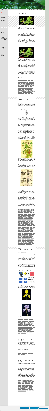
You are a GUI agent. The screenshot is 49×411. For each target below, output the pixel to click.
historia (32, 223)
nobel (32, 90)
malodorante (20, 90)
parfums (25, 387)
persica (30, 387)
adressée (23, 209)
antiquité (26, 211)
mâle (31, 89)
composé (6, 36)
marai (27, 328)
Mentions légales (2, 409)
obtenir (26, 230)
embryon (2, 38)
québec (23, 330)
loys (19, 328)
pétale (3, 48)
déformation (28, 322)
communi (26, 382)
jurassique (20, 89)
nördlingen (23, 230)
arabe (31, 211)
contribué (33, 215)
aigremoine (23, 380)
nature (27, 90)
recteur (26, 236)
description (32, 83)
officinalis (20, 387)
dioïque (26, 84)
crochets (20, 322)
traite (29, 242)
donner (22, 323)
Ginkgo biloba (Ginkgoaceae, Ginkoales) (26, 28)
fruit (6, 40)
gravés (27, 222)
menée (28, 228)
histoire (29, 223)
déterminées (32, 217)
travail (22, 243)
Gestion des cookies (43, 407)
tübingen (28, 243)
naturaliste (25, 229)
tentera (25, 241)
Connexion (2, 54)
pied (23, 92)
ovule (24, 91)
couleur (25, 216)
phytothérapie (20, 92)
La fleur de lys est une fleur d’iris (25, 250)
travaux (25, 243)
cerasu (30, 381)
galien (31, 221)
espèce (19, 85)
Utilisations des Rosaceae (26, 360)
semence (2, 49)
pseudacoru (30, 329)
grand (24, 222)
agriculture (26, 209)
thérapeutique (31, 241)
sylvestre (26, 240)
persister (22, 329)
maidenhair (28, 89)
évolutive (28, 85)
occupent (31, 230)
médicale (20, 228)
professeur (27, 234)
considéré (26, 215)
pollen (1, 48)
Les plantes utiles (2, 22)
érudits (25, 324)
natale (22, 229)
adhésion (20, 209)
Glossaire (29, 9)
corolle (2, 37)
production (30, 92)
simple (4, 49)
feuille (22, 221)
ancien (32, 210)
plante (25, 388)
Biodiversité (41, 9)
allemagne (32, 209)
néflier (30, 386)
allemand (20, 210)
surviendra (23, 240)
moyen (19, 229)
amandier (32, 380)
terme (27, 241)
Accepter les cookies (25, 407)
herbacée (2, 45)
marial (29, 328)
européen (25, 85)
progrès (30, 234)
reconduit (20, 236)
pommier (30, 388)
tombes (22, 354)
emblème (32, 323)
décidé (25, 322)
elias (30, 84)
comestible (20, 382)
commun (23, 382)
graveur (30, 222)
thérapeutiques (20, 242)
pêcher (28, 387)
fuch (29, 221)
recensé (28, 235)
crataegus (29, 382)
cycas (29, 83)
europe (6, 38)
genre (22, 222)
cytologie (3, 37)
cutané (26, 83)
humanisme (26, 224)
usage (32, 243)
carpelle (2, 36)
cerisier (32, 381)
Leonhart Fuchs (23, 99)
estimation (22, 85)
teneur (19, 354)
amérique (27, 210)
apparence (29, 211)
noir (32, 386)
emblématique (28, 323)
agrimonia (20, 380)
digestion (20, 84)
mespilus (23, 386)
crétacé (24, 83)
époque (22, 324)
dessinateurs (25, 217)
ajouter (29, 209)
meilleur (26, 228)
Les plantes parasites (3, 23)
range (25, 235)
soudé (5, 49)
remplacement (27, 330)
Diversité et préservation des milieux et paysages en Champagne (3, 20)
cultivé (32, 382)
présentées (23, 234)
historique (20, 224)
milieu (30, 228)
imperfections (32, 224)
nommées (20, 230)
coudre (22, 216)
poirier (28, 388)
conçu (19, 215)
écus (28, 84)
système (33, 240)
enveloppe (33, 84)
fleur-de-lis (30, 324)
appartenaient (23, 381)
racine (4, 48)
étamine (2, 50)
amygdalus (20, 381)
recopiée (23, 236)
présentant (20, 234)
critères (28, 216)
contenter (29, 215)
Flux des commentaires (3, 56)
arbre (1, 35)
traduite (26, 242)
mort (33, 228)
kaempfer (23, 89)
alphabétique (23, 210)
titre (23, 242)
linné (25, 89)
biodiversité (3, 35)
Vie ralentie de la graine (26, 339)
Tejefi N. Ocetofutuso (24, 252)
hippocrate (25, 223)
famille (19, 221)
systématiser (30, 240)
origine (22, 91)
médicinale (24, 90)
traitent (31, 242)
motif (32, 328)
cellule (4, 36)
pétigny (33, 91)
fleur (24, 221)
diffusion (32, 322)
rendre (30, 330)
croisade (23, 322)
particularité (27, 91)
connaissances (22, 215)
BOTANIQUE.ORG (3, 9)
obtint (28, 230)
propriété (33, 234)
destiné (29, 217)
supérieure (20, 240)
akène (26, 380)
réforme (31, 236)
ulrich (30, 243)
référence (29, 236)
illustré (29, 224)
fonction (27, 221)
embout (19, 324)
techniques (20, 241)
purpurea (20, 235)
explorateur (32, 85)
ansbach (23, 211)
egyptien (25, 323)
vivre (24, 354)
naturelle (30, 90)
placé (22, 388)
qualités (23, 235)
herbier (22, 223)
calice (5, 35)
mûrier (27, 386)
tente (22, 241)
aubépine (27, 381)
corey (21, 83)
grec (32, 222)
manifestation (23, 328)
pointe (25, 329)
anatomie (30, 210)
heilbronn (20, 223)
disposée (20, 323)
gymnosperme (3, 44)
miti (25, 386)
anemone (20, 211)
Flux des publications (3, 55)
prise (27, 329)
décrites (33, 216)
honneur (23, 224)
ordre (19, 91)
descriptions (21, 217)
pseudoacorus (20, 330)
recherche (31, 235)
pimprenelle (20, 388)
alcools (29, 380)
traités (19, 243)
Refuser (34, 407)
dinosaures (23, 84)
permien (31, 91)
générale (20, 222)
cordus (19, 216)
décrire (30, 216)
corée (19, 83)
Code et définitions (33, 9)
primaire (26, 92)
